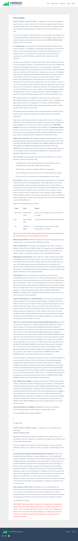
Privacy (74, 531)
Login (73, 3)
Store (48, 3)
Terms (68, 531)
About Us (62, 3)
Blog (68, 3)
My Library (55, 3)
